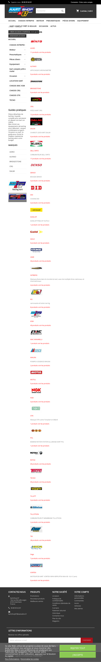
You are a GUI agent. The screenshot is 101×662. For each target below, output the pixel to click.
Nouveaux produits (37, 599)
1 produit (33, 225)
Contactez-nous (58, 616)
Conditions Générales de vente (61, 604)
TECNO (12, 100)
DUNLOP (33, 217)
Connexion (74, 2)
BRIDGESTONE (15, 161)
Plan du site (56, 618)
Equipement (83, 21)
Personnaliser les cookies (30, 659)
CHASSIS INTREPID (26, 21)
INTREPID (33, 275)
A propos (55, 608)
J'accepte (78, 654)
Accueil (12, 21)
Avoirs (76, 603)
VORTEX (33, 572)
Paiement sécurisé (59, 610)
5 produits (34, 383)
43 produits (34, 325)
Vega (32, 554)
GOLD (32, 239)
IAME (32, 257)
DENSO (33, 173)
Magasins (55, 621)
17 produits (34, 158)
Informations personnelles (79, 597)
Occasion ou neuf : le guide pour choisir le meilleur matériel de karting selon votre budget (15, 136)
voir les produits (45, 52)
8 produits (34, 307)
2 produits (34, 365)
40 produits (34, 464)
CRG (11, 166)
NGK (32, 398)
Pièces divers (69, 21)
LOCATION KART (16, 81)
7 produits (34, 558)
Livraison (55, 596)
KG (31, 299)
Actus (53, 26)
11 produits (34, 52)
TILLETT (33, 496)
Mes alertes (78, 608)
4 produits (34, 136)
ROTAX (32, 460)
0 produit (33, 92)
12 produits (34, 114)
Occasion (43, 26)
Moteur (40, 21)
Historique (56, 613)
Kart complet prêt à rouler (23, 26)
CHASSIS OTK (14, 95)
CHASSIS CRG (14, 90)
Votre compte (81, 592)
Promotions (34, 596)
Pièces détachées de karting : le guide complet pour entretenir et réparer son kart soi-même (17, 118)
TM (31, 536)
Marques (12, 145)
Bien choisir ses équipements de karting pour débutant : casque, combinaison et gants (17, 127)
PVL (31, 438)
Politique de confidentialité (57, 600)
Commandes (79, 601)
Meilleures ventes (36, 601)
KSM (32, 321)
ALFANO (12, 156)
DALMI (12, 171)
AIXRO (12, 152)
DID (31, 195)
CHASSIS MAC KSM (17, 85)
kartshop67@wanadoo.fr (17, 614)
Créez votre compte (86, 2)
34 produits (34, 261)
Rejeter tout (77, 648)
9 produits (34, 74)
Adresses (77, 606)
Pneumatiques (53, 21)
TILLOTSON (34, 514)
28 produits (34, 540)
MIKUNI (33, 357)
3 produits (34, 181)
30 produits (34, 482)
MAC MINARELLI (36, 339)
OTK (31, 416)
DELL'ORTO (34, 151)
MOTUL (33, 379)
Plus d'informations (12, 659)
